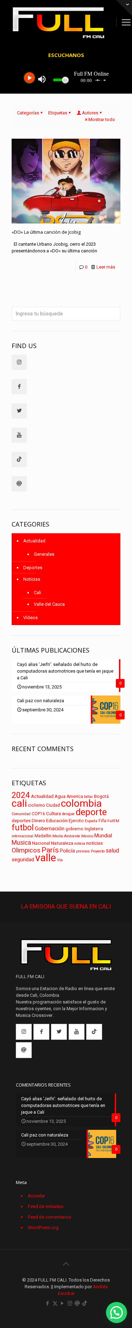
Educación (57, 820)
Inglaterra (93, 828)
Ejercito (76, 820)
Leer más (105, 267)
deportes (21, 820)
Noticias (31, 579)
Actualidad (34, 540)
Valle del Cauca (49, 604)
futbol (23, 827)
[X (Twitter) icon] (55, 1303)
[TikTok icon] (84, 1303)
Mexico (87, 836)
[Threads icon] (77, 1303)
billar (88, 796)
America (75, 796)
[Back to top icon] (66, 1264)
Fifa (102, 820)
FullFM (113, 821)
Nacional (41, 843)
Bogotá (101, 796)
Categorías (28, 112)
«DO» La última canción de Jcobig (46, 232)
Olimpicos (26, 850)
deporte (91, 812)
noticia (79, 843)
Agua (60, 796)
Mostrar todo (101, 119)
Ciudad (53, 805)
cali (19, 803)
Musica (21, 842)
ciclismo (36, 805)
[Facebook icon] (47, 1303)
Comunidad (21, 814)
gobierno (74, 828)
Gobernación (49, 828)
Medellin (42, 835)
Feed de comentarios (49, 1217)
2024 (21, 795)
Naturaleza (62, 843)
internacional (22, 836)
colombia (81, 803)
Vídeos (30, 617)
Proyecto (98, 851)
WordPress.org (43, 1227)
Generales (44, 554)
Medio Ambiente (66, 836)
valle (45, 858)
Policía (67, 851)
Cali (37, 592)
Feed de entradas (45, 1206)
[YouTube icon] (62, 1303)
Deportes (32, 567)
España (91, 821)
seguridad (23, 859)
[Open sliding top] (124, 8)
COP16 (38, 813)
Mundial (103, 836)
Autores (90, 112)
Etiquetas (57, 112)
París (50, 850)
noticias (94, 843)
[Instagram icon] (70, 1303)
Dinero (38, 820)
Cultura (53, 813)
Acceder (36, 1195)
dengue (68, 814)
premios (83, 851)
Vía (60, 860)
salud (112, 850)
